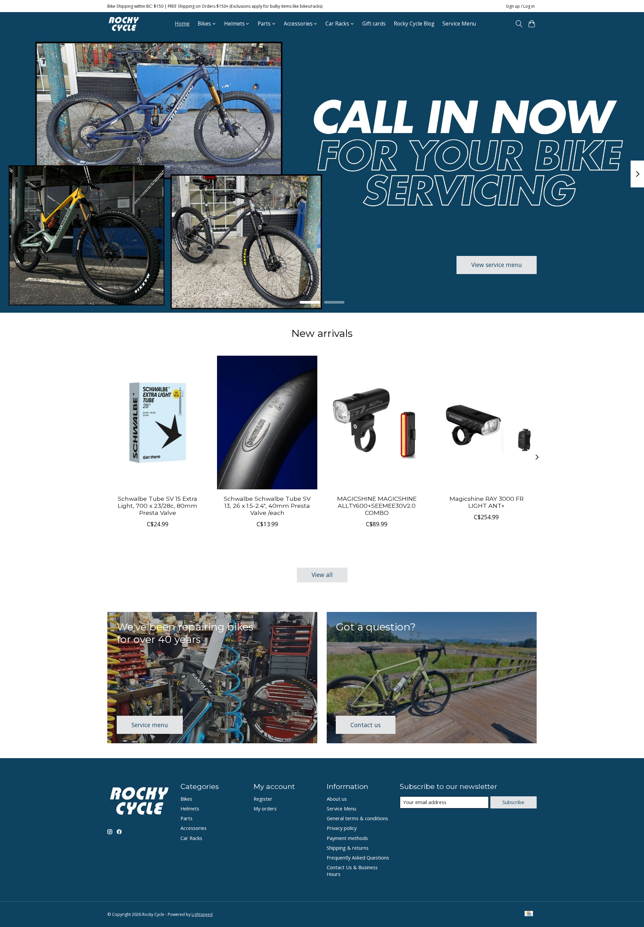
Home (182, 23)
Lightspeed (202, 914)
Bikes (186, 798)
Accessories (193, 828)
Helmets (189, 808)
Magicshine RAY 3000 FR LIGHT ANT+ (486, 502)
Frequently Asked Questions (358, 857)
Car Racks (191, 838)
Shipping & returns (348, 847)
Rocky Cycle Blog (414, 23)
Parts (186, 818)
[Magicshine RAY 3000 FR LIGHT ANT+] (486, 422)
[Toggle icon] (519, 24)
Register (263, 798)
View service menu (496, 265)
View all (322, 575)
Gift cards (374, 23)
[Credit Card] (529, 914)
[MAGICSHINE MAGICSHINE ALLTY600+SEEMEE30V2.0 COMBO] (377, 422)
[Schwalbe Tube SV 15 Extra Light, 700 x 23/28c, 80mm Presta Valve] (157, 422)
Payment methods (347, 838)
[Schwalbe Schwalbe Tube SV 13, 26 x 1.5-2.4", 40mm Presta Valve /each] (267, 422)
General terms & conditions (357, 818)
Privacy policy (342, 828)
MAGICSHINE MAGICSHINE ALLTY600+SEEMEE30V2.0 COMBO (377, 505)
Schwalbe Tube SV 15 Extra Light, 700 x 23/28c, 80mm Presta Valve (157, 505)
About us (337, 798)
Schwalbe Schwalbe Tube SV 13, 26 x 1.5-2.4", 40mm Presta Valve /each (267, 505)
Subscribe (513, 802)
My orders (265, 808)
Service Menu (459, 23)
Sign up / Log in (520, 6)
